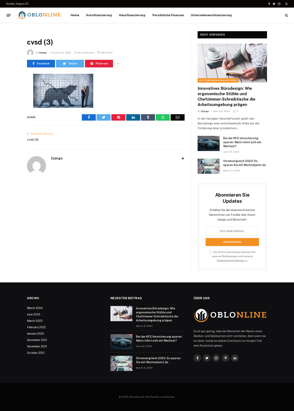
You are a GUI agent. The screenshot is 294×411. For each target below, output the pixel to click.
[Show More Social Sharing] (118, 63)
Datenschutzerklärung (230, 260)
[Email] (13, 128)
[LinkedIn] (13, 108)
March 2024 (35, 308)
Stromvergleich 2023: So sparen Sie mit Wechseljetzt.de (244, 163)
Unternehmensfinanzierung (211, 15)
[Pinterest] (13, 118)
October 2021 (35, 352)
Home (75, 15)
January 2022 (35, 333)
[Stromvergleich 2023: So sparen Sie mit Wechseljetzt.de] (209, 166)
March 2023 (35, 320)
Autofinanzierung (99, 15)
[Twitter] (13, 97)
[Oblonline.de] (39, 15)
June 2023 (33, 314)
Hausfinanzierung (132, 15)
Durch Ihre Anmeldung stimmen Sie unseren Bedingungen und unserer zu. (234, 256)
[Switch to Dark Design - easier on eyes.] (286, 3)
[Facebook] (13, 87)
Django (43, 52)
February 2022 (36, 327)
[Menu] (9, 15)
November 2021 (37, 346)
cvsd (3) (33, 139)
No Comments (86, 52)
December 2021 (37, 340)
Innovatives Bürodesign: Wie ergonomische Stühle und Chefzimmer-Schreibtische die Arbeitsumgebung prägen (226, 96)
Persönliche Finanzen (168, 15)
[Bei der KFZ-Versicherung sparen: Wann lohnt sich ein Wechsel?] (209, 143)
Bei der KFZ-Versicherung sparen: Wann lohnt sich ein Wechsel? (242, 142)
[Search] (286, 15)
